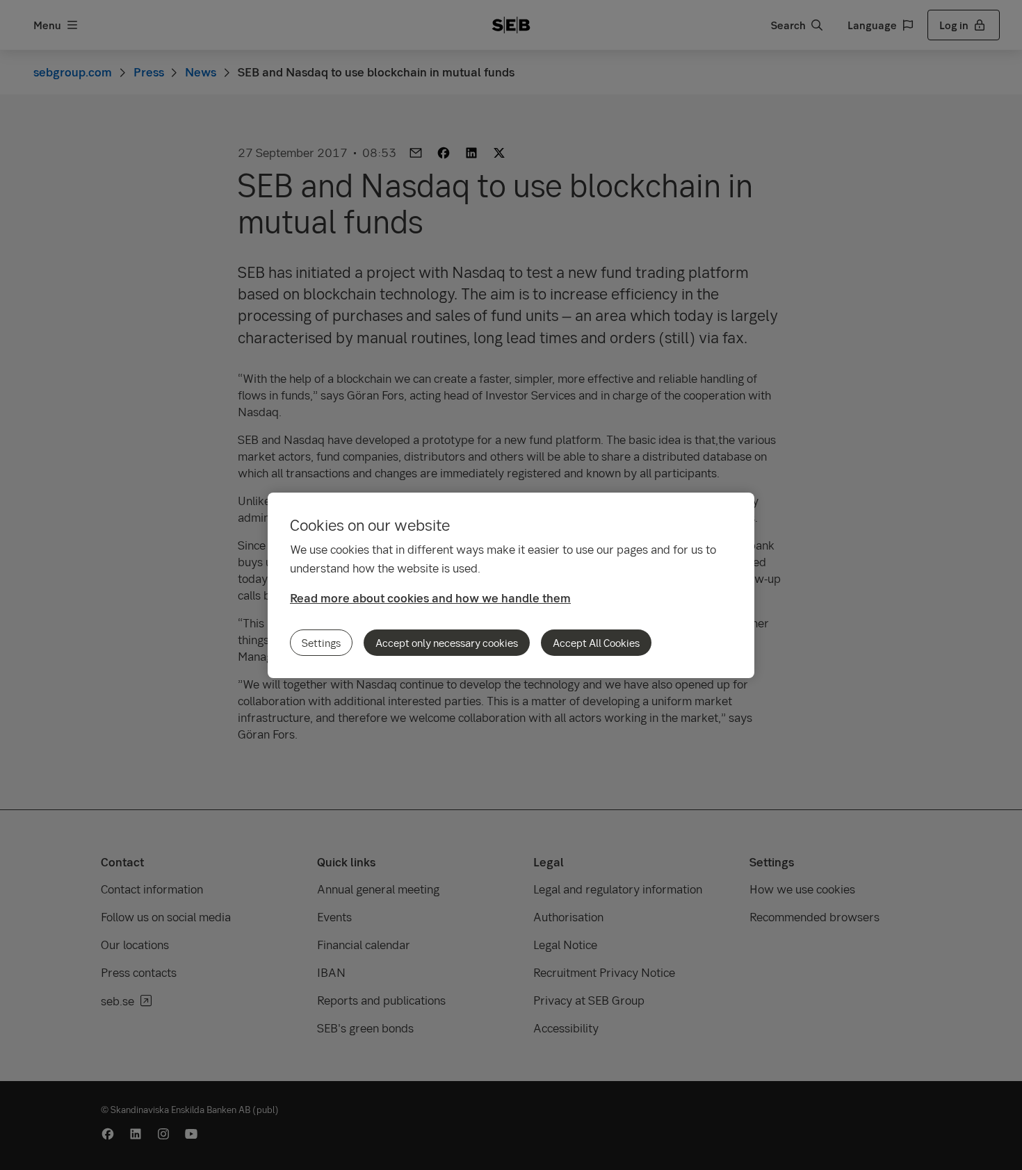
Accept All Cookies (596, 643)
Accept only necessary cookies (446, 643)
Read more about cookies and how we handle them (430, 598)
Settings (321, 643)
